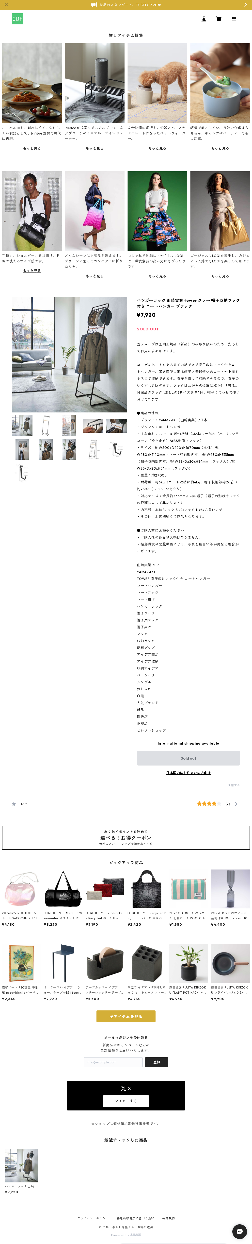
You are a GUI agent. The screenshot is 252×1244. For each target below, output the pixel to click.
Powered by (120, 1235)
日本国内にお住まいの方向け (188, 773)
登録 (156, 1062)
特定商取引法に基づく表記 (136, 1218)
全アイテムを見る (126, 1016)
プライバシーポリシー (93, 1218)
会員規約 (168, 1218)
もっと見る (32, 148)
